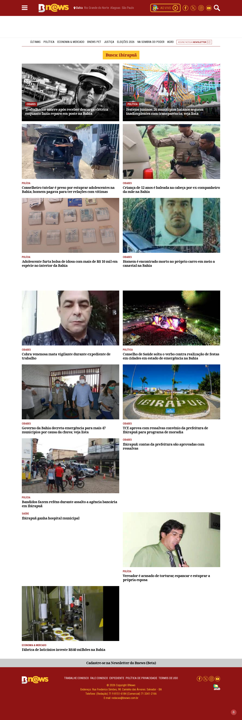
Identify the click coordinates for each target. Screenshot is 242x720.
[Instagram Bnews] (201, 7)
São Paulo (128, 8)
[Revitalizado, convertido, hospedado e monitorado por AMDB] (216, 687)
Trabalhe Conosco (76, 678)
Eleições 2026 (125, 42)
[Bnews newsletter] (194, 42)
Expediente (116, 678)
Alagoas (115, 8)
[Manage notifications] (234, 712)
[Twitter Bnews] (194, 7)
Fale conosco (99, 678)
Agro (170, 42)
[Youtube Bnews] (208, 7)
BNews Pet (94, 42)
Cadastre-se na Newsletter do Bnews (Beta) (121, 662)
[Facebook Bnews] (186, 7)
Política (48, 42)
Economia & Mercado (70, 42)
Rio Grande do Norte (96, 8)
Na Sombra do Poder (150, 42)
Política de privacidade (141, 678)
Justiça (109, 42)
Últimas (35, 42)
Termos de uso (168, 678)
